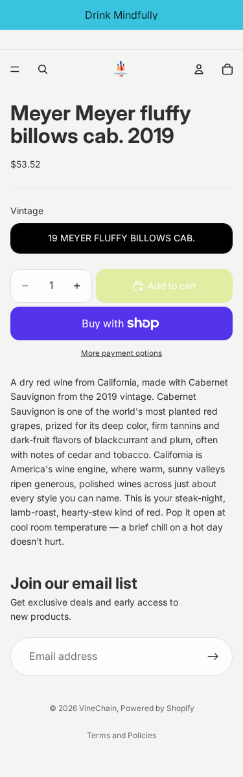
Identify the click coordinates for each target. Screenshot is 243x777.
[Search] (43, 69)
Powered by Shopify (157, 708)
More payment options (121, 353)
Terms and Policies (121, 735)
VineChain (98, 708)
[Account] (199, 69)
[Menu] (15, 69)
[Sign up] (213, 656)
